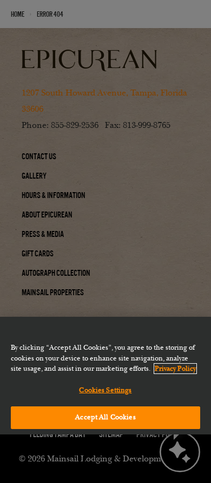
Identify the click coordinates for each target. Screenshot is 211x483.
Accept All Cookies (105, 417)
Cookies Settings (105, 390)
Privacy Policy (175, 368)
